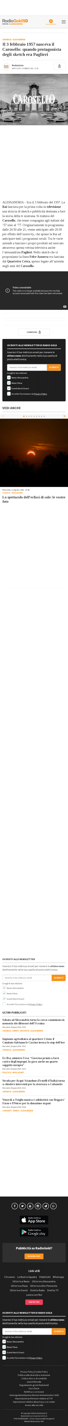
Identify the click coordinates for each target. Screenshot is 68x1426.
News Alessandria (19, 377)
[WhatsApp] (53, 1206)
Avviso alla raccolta (34, 1405)
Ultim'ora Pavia (19, 1286)
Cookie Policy (41, 1371)
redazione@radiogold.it (44, 1418)
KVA (42, 1421)
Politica (6, 1072)
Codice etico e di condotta (34, 1378)
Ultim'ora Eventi (19, 1290)
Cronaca (6, 39)
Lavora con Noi (34, 1295)
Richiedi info (34, 1256)
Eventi (15, 1030)
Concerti (7, 1110)
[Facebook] (15, 1206)
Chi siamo (9, 1277)
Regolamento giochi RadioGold (34, 1385)
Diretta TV (52, 1290)
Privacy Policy (40, 394)
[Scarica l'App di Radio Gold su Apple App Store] (34, 1220)
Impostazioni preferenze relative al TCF (34, 1398)
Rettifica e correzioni (34, 1392)
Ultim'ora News (21, 1281)
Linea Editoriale (34, 1382)
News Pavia (16, 383)
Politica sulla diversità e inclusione (34, 1375)
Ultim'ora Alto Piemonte (43, 1286)
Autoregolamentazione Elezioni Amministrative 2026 (34, 1395)
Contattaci (34, 1302)
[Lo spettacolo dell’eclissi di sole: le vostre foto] (34, 453)
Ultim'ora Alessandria (44, 1281)
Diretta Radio (37, 1290)
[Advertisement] (34, 162)
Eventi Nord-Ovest (20, 388)
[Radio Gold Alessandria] (15, 21)
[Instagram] (38, 1206)
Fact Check (34, 1388)
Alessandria (19, 39)
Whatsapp (58, 1277)
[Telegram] (46, 1206)
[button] (65, 416)
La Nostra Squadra (27, 1277)
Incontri (24, 1030)
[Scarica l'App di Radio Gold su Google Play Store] (34, 1232)
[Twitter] (22, 1206)
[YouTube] (30, 1206)
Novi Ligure (18, 1072)
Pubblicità (44, 1277)
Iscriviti (54, 367)
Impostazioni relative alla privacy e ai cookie (34, 1402)
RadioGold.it (42, 1413)
